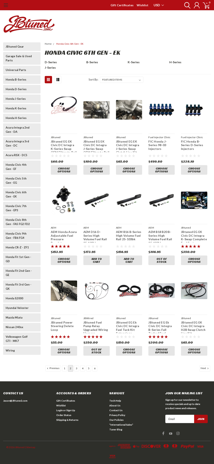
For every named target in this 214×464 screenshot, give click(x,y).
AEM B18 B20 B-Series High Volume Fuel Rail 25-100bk (160, 236)
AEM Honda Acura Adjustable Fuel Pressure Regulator (64, 236)
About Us (114, 405)
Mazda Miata (14, 317)
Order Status (63, 415)
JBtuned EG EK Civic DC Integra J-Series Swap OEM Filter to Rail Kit (96, 146)
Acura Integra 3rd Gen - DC (17, 143)
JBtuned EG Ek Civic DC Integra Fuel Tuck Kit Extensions (127, 327)
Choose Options (63, 170)
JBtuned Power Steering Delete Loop (62, 326)
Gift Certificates (122, 5)
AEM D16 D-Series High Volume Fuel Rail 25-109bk (95, 236)
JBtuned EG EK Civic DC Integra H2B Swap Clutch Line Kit (193, 327)
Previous (54, 368)
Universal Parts (16, 70)
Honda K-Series (16, 108)
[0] (204, 5)
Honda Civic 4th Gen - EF (16, 167)
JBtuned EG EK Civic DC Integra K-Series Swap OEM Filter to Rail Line (64, 146)
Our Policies (116, 419)
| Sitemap (30, 447)
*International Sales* (121, 424)
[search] (186, 5)
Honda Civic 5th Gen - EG (16, 180)
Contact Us (115, 410)
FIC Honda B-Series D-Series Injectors (192, 145)
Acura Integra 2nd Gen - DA (17, 129)
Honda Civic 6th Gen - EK (16, 194)
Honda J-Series (16, 98)
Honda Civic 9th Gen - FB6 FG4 (16, 235)
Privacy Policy (117, 415)
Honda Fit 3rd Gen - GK (18, 286)
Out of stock (162, 260)
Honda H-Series (16, 118)
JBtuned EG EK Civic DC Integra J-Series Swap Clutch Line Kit (127, 146)
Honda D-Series (16, 89)
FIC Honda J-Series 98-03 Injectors (157, 145)
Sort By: (93, 79)
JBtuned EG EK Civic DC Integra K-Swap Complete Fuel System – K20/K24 (194, 236)
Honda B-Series (16, 79)
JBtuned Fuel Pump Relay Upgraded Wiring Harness (95, 327)
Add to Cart (96, 260)
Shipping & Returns (67, 419)
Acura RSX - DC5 (16, 155)
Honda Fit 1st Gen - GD (18, 259)
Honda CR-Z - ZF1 (17, 247)
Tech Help (115, 400)
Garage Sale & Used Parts (19, 58)
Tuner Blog (115, 429)
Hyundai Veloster (17, 308)
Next (203, 368)
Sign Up (70, 410)
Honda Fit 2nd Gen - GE (19, 273)
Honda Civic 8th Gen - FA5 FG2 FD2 (18, 222)
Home (48, 44)
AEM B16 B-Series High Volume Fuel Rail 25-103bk (128, 235)
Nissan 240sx (14, 327)
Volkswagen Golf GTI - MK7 (17, 339)
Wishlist (142, 5)
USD (157, 5)
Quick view (64, 110)
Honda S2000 (14, 298)
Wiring (10, 350)
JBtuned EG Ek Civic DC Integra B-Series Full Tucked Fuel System (160, 327)
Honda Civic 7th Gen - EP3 (16, 208)
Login (59, 410)
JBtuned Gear (15, 46)
